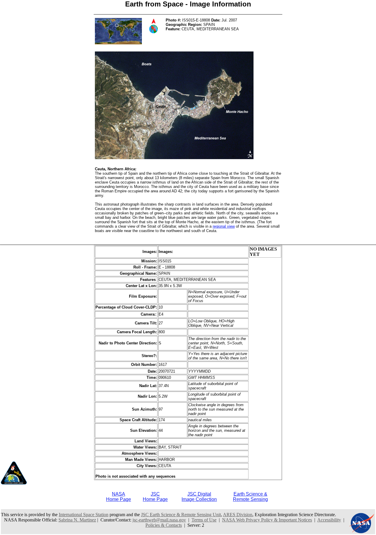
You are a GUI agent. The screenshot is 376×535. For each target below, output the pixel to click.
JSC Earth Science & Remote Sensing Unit (181, 514)
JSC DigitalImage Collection (199, 496)
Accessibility (329, 519)
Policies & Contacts (163, 525)
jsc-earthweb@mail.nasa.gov (159, 519)
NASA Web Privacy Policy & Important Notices (267, 519)
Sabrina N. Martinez (77, 519)
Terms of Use (204, 519)
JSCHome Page (155, 496)
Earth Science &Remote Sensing (250, 496)
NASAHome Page (118, 496)
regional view (224, 226)
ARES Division (237, 514)
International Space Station (83, 514)
